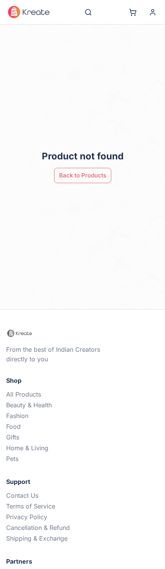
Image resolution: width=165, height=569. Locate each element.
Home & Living (27, 448)
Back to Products (82, 175)
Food (13, 426)
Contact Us (22, 495)
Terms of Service (30, 506)
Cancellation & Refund (38, 527)
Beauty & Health (29, 405)
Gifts (12, 437)
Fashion (17, 416)
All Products (23, 394)
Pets (12, 458)
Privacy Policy (26, 517)
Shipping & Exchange (37, 538)
